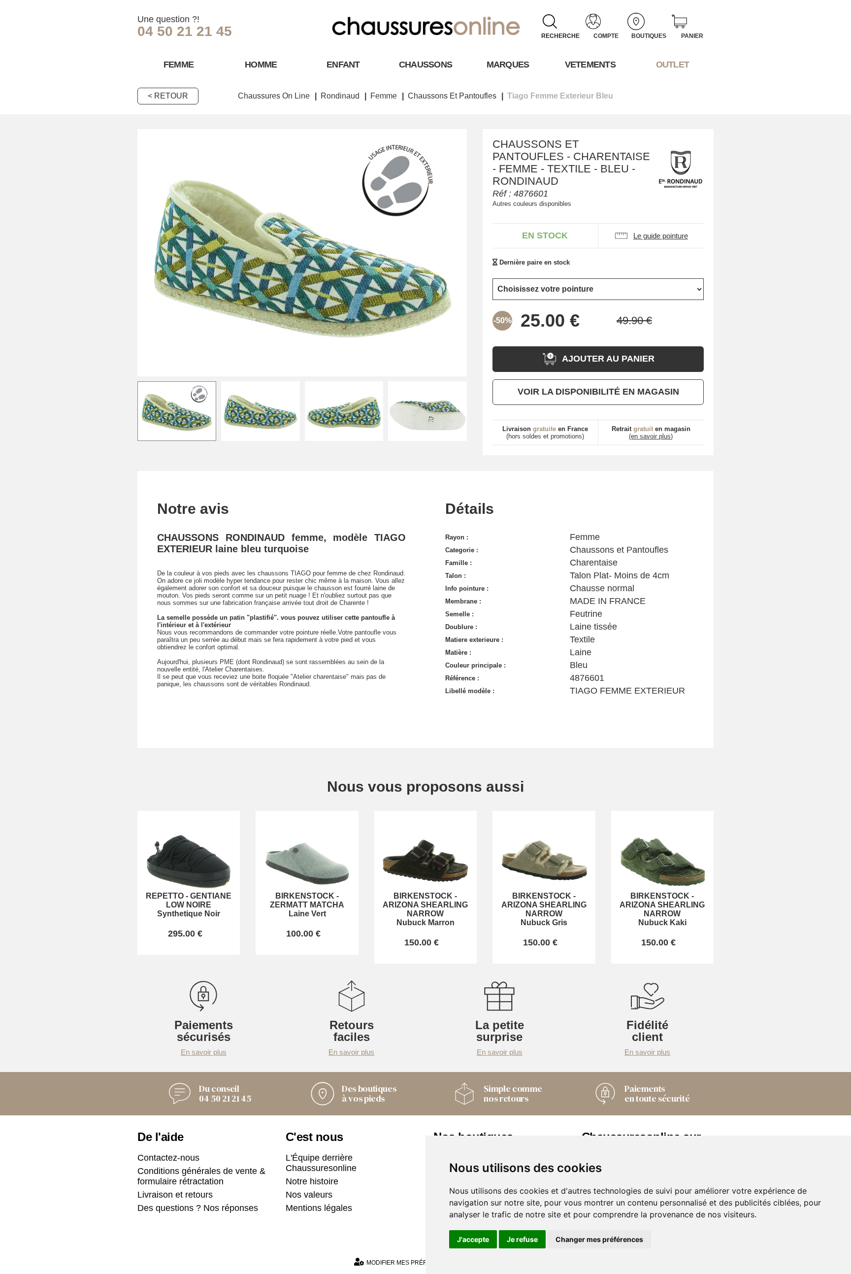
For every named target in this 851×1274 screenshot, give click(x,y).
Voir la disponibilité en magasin (598, 392)
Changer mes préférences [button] (599, 1239)
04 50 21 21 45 (184, 31)
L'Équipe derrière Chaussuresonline (321, 1163)
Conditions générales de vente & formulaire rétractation (201, 1176)
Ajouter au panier (608, 359)
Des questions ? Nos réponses (197, 1208)
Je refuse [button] (522, 1239)
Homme (261, 64)
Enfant (343, 64)
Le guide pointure (660, 236)
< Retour (168, 96)
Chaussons (426, 64)
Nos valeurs (309, 1195)
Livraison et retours (175, 1195)
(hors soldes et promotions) (545, 432)
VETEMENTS (590, 64)
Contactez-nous (168, 1158)
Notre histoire (312, 1181)
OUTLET (672, 64)
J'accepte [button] (473, 1239)
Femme (179, 64)
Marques (508, 64)
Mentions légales (319, 1208)
